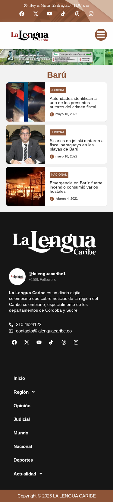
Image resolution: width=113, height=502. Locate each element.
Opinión (22, 405)
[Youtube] (50, 14)
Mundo (21, 432)
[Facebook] (22, 14)
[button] (56, 392)
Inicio (19, 378)
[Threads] (77, 14)
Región (21, 392)
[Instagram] (91, 14)
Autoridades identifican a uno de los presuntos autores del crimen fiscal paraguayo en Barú (73, 105)
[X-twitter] (36, 14)
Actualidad (25, 473)
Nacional (23, 446)
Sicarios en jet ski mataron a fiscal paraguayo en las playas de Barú (77, 145)
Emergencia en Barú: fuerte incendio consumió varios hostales (76, 187)
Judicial (22, 419)
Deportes (23, 459)
